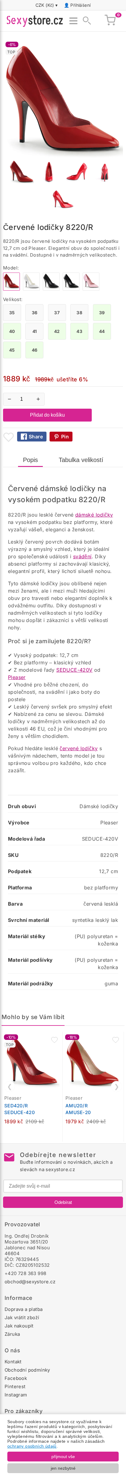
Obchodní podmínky (27, 1370)
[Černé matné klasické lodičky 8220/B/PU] (71, 289)
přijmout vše (63, 1456)
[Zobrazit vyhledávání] (85, 20)
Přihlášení (80, 5)
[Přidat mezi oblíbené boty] (8, 437)
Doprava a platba (24, 1309)
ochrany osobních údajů (32, 1446)
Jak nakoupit (19, 1326)
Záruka (12, 1334)
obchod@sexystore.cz (30, 1282)
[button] (54, 1039)
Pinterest (15, 1386)
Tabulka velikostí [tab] (81, 459)
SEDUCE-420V (74, 670)
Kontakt (13, 1362)
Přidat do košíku (47, 415)
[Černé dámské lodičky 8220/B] (51, 289)
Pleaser (17, 677)
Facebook (16, 1378)
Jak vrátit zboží (22, 1317)
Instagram (16, 1395)
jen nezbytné (63, 1468)
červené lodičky (79, 748)
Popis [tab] (30, 459)
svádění (82, 556)
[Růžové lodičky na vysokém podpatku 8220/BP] (91, 289)
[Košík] (110, 21)
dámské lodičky (94, 515)
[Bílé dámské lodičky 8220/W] (31, 289)
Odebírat (63, 1202)
